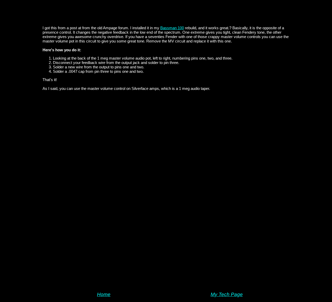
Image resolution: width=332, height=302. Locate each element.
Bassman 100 (172, 28)
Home (103, 294)
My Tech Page (227, 294)
